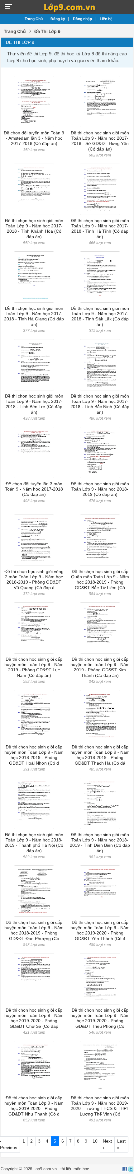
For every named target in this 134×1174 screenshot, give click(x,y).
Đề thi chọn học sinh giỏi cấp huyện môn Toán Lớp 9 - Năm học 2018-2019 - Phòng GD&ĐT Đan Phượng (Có (34, 930)
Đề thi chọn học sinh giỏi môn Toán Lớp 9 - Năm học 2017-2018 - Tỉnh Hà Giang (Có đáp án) (34, 316)
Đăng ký (57, 19)
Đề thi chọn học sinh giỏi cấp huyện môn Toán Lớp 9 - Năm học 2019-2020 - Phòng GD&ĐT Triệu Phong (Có (100, 1018)
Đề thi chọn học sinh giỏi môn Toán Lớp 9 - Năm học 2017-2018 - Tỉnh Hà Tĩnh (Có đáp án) (100, 228)
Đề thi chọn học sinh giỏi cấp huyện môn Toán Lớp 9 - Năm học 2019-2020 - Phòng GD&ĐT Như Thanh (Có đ (34, 1105)
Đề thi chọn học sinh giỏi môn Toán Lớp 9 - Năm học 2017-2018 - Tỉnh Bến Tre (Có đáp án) (34, 404)
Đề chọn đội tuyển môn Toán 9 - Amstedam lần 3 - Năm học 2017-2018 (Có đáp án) (34, 138)
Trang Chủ (34, 19)
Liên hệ (106, 19)
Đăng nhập (82, 19)
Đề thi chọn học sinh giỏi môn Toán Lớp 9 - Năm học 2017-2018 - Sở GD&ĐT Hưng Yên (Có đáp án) (100, 140)
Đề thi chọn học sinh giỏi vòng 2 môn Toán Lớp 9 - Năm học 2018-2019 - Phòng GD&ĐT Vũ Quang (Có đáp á (34, 579)
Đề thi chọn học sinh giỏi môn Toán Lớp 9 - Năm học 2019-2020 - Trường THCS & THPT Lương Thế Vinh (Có (100, 1105)
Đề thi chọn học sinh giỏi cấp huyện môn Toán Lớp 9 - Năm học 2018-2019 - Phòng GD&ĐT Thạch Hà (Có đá (100, 755)
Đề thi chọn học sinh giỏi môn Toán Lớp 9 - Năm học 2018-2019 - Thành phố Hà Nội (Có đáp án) (34, 842)
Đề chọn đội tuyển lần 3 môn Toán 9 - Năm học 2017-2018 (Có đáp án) (34, 489)
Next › (107, 1144)
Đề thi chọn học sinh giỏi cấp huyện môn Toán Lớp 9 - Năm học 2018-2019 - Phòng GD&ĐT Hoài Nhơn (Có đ (34, 755)
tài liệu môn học (74, 1169)
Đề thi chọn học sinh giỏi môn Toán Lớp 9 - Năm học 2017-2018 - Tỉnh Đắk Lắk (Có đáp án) (100, 316)
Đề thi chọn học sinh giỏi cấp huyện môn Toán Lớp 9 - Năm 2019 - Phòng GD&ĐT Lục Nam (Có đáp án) (34, 667)
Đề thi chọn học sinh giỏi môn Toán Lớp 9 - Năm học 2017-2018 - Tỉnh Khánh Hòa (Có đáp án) (34, 228)
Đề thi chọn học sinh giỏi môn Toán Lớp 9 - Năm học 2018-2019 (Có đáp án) (100, 489)
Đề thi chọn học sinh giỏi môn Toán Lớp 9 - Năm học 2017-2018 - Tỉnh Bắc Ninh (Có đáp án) (99, 404)
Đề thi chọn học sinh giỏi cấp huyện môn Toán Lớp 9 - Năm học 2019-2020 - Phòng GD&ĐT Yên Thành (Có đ (100, 930)
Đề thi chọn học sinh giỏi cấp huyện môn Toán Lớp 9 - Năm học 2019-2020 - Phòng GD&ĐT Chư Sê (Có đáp (34, 1018)
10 (95, 1141)
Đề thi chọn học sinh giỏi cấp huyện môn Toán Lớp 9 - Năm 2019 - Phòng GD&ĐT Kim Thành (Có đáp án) (100, 667)
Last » (121, 1144)
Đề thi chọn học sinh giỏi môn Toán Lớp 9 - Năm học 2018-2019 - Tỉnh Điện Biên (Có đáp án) (100, 842)
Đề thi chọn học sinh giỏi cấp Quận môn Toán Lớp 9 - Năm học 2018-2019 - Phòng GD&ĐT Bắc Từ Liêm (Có (100, 579)
